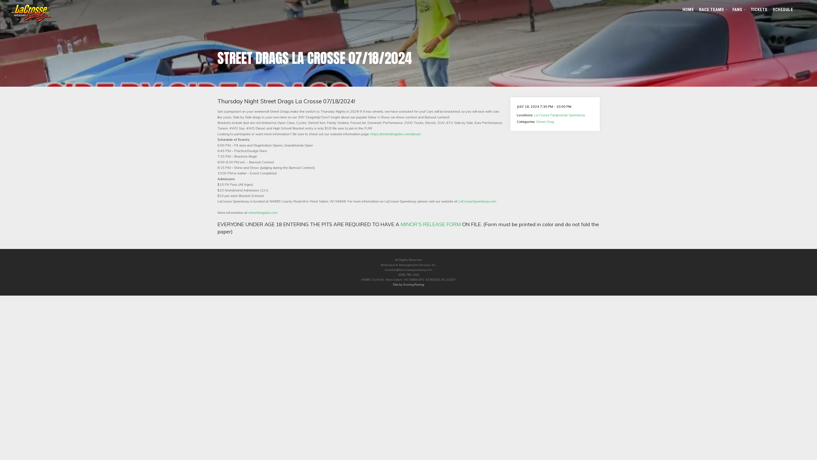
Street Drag (545, 121)
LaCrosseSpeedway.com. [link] (477, 201)
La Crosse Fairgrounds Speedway (559, 115)
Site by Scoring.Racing (408, 284)
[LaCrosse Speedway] (31, 21)
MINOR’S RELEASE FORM (431, 224)
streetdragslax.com (262, 212)
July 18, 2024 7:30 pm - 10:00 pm (544, 106)
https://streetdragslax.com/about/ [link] (395, 134)
